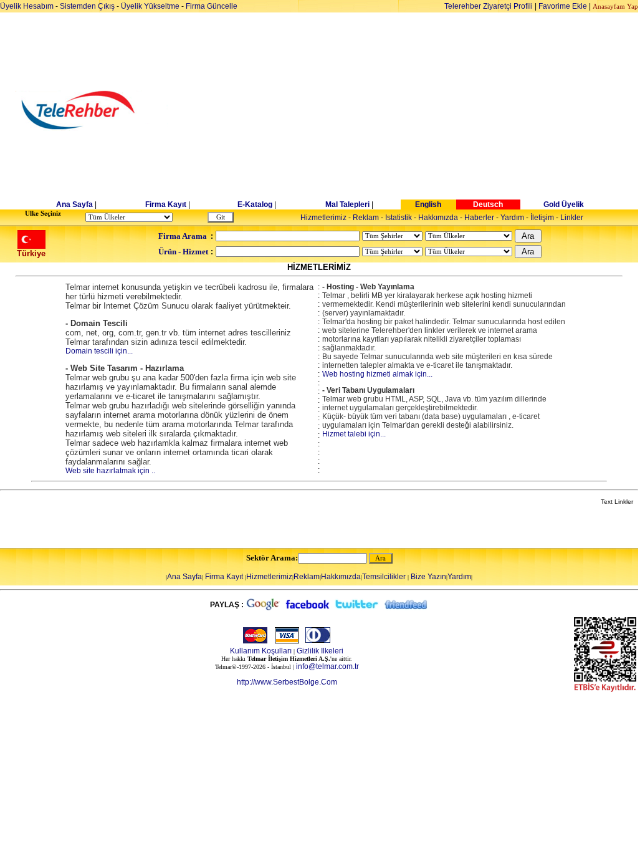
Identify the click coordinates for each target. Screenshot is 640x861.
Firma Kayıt (165, 204)
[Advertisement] (416, 110)
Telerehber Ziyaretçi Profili (488, 6)
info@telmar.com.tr (327, 666)
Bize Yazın (428, 576)
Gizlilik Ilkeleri (320, 651)
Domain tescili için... (99, 351)
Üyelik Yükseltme (150, 6)
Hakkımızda (438, 217)
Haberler (479, 217)
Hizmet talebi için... (354, 434)
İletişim (542, 217)
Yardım (512, 217)
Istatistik (398, 217)
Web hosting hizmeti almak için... (377, 374)
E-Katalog (254, 204)
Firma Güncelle (211, 6)
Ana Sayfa (74, 204)
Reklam (366, 217)
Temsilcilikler (384, 576)
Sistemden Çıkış (87, 6)
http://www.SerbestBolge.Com (287, 682)
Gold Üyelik (563, 204)
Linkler (571, 217)
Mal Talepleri (347, 204)
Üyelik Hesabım (27, 6)
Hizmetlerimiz (323, 217)
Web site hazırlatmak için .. (110, 470)
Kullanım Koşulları (261, 651)
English (428, 204)
